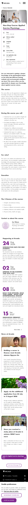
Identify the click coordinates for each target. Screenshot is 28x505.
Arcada (5, 3)
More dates (17, 329)
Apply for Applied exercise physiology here (13, 457)
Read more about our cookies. (11, 491)
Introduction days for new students (13, 247)
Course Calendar (7, 8)
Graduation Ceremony (11, 317)
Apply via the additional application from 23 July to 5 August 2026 (13, 394)
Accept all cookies (9, 500)
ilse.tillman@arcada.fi (19, 228)
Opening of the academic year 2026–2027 (12, 272)
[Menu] (24, 3)
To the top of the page (13, 465)
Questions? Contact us (11, 480)
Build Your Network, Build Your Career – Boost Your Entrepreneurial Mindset (13, 294)
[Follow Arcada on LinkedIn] (25, 476)
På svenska (8, 476)
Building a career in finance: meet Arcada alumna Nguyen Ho (12, 352)
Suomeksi (15, 476)
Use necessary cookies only (11, 495)
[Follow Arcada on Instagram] (25, 479)
